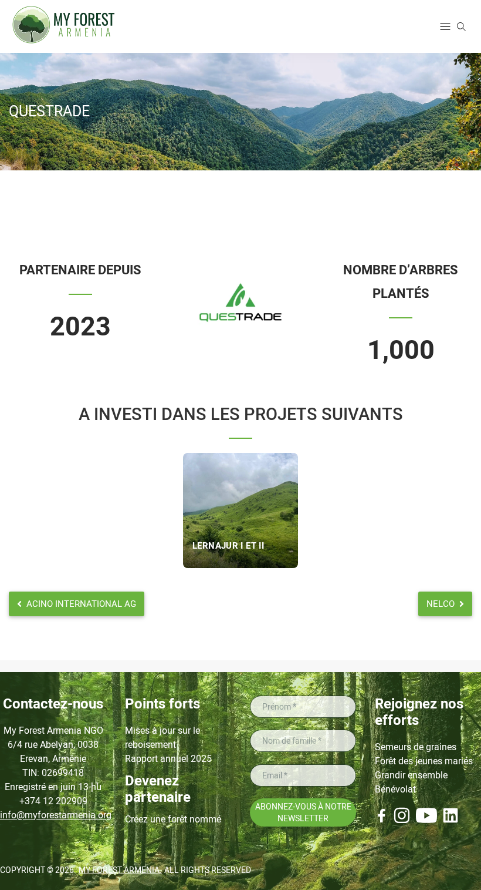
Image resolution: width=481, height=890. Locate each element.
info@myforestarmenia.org (53, 815)
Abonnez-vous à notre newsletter (303, 812)
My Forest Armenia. (120, 870)
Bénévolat (395, 789)
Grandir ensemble (411, 775)
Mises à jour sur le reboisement (162, 737)
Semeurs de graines (415, 747)
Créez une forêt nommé (173, 819)
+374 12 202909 (53, 801)
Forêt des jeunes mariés (424, 761)
